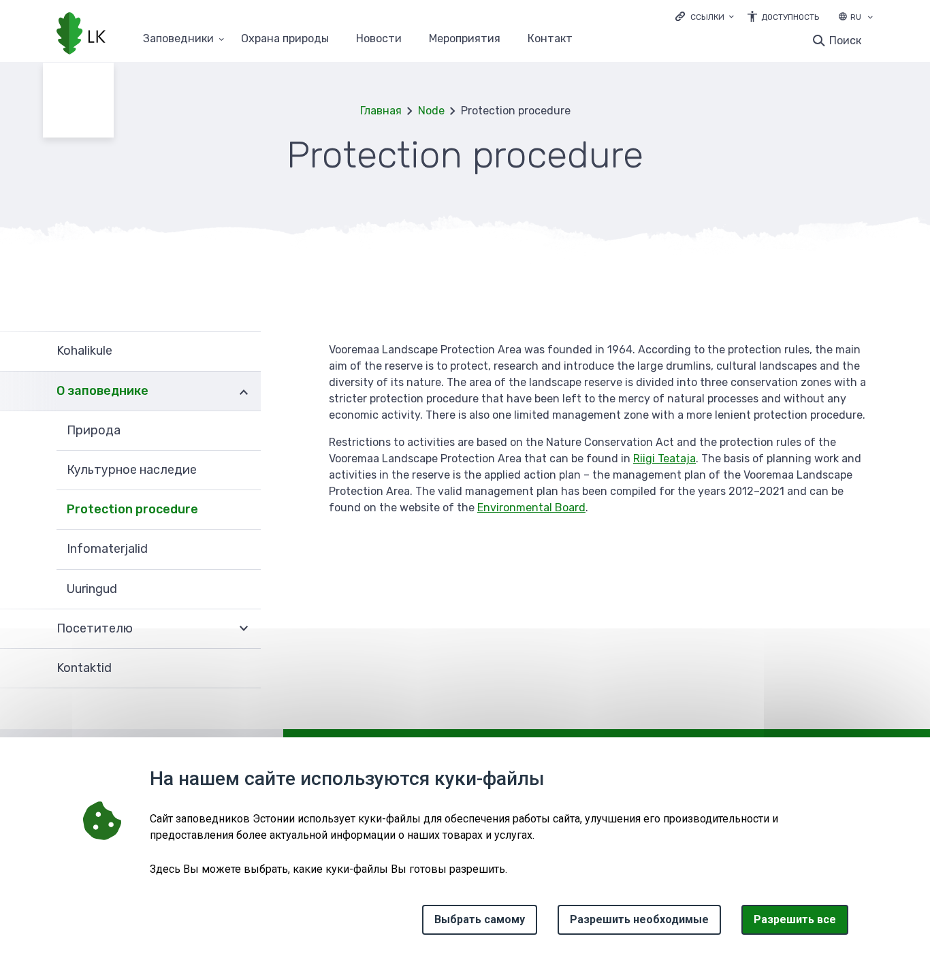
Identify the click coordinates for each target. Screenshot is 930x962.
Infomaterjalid (107, 548)
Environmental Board (531, 507)
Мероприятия (464, 39)
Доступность (790, 17)
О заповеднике (102, 390)
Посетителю (95, 628)
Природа (94, 430)
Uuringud (92, 588)
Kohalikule (84, 350)
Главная (381, 110)
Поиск (845, 40)
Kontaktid (84, 667)
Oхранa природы (285, 39)
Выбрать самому (479, 919)
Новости (379, 39)
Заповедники (178, 39)
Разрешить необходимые (639, 919)
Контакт (550, 39)
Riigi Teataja (664, 458)
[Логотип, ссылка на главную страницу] (81, 34)
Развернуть (244, 391)
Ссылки (707, 17)
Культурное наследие (132, 469)
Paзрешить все (795, 919)
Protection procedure (132, 509)
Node (431, 110)
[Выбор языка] (870, 18)
